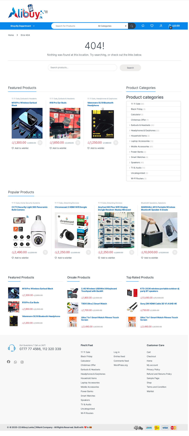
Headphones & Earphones (106, 98)
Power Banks (137, 151)
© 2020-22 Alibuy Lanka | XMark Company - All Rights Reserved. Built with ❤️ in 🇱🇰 (50, 427)
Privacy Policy (153, 369)
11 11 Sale (16, 98)
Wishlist (150, 391)
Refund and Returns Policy (159, 374)
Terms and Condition (156, 387)
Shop (149, 382)
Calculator (136, 114)
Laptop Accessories (140, 141)
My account (152, 365)
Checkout (151, 356)
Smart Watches (138, 157)
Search (130, 67)
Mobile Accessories (140, 146)
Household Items (139, 135)
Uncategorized (138, 173)
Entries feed (119, 356)
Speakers (135, 162)
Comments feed (121, 361)
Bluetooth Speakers (149, 203)
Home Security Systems (30, 203)
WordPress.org (121, 365)
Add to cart (40, 142)
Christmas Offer (138, 120)
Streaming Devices (71, 203)
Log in (116, 352)
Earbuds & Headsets (28, 98)
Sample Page (153, 378)
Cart (149, 352)
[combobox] (73, 26)
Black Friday (137, 109)
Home (11, 35)
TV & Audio (136, 167)
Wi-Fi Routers (137, 178)
